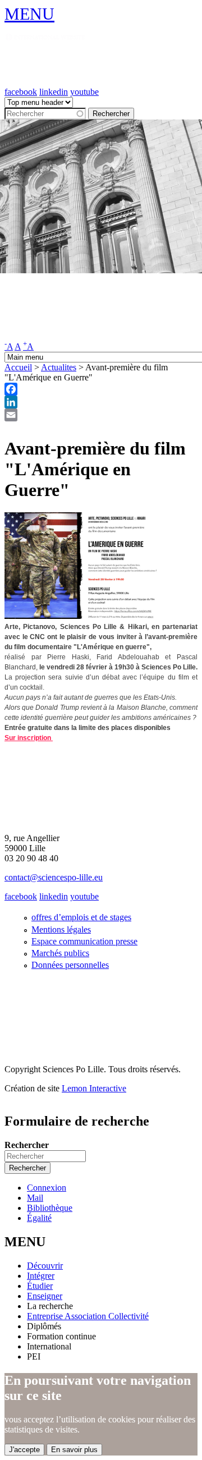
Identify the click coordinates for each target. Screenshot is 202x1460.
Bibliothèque (49, 1208)
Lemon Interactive (94, 1088)
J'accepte (24, 1449)
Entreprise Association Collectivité (88, 1316)
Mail (35, 1197)
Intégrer (40, 1275)
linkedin (53, 92)
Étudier (40, 1286)
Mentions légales (61, 929)
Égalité (39, 1218)
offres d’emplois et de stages (81, 917)
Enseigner (44, 1296)
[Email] (101, 414)
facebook (20, 92)
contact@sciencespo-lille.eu (53, 877)
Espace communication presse (84, 941)
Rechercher (26, 1145)
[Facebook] (101, 389)
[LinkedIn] (101, 402)
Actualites (58, 367)
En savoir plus (74, 1449)
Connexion (46, 1187)
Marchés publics (60, 953)
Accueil (18, 367)
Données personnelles (70, 965)
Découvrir (45, 1265)
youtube (84, 92)
